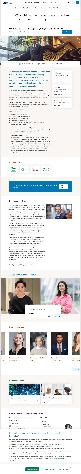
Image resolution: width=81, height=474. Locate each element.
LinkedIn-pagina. (31, 131)
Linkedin (45, 417)
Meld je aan (67, 32)
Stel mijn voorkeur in (64, 469)
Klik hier (62, 186)
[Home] (15, 8)
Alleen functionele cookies (48, 469)
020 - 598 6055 (15, 423)
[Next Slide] (59, 316)
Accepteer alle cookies (32, 469)
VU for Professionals (27, 8)
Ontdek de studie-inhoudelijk (16, 109)
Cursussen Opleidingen (41, 8)
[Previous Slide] (56, 316)
